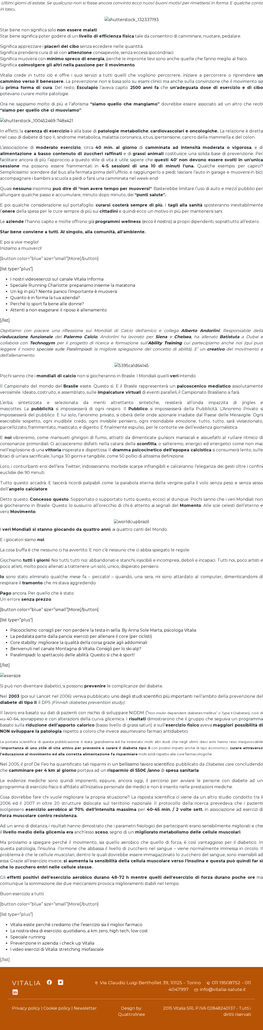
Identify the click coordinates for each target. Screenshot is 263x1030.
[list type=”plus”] (16, 268)
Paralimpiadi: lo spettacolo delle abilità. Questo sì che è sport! (72, 654)
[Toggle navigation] (244, 15)
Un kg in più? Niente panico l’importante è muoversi (63, 291)
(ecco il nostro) (157, 221)
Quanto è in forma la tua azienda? (45, 297)
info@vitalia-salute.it (223, 989)
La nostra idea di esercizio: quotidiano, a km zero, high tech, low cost (79, 930)
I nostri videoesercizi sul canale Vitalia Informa (57, 279)
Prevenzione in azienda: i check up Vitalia (52, 943)
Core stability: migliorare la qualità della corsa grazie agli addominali (78, 642)
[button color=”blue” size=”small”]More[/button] (49, 609)
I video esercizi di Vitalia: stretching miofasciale (57, 949)
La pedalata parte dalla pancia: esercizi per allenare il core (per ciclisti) (81, 636)
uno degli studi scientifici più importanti (152, 696)
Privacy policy (26, 1008)
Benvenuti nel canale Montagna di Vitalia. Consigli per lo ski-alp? (75, 648)
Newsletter (85, 1008)
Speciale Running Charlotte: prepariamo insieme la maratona (72, 285)
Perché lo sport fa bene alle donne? (47, 303)
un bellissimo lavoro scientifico (143, 764)
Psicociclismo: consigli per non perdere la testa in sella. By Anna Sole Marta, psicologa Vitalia (103, 630)
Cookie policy (56, 1008)
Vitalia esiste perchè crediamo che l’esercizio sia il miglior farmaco (76, 924)
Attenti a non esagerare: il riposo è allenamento (58, 310)
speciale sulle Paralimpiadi (63, 349)
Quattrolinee (131, 1014)
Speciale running (27, 937)
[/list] (5, 320)
